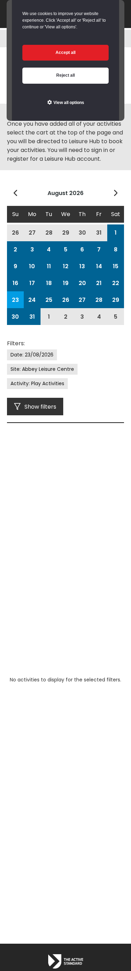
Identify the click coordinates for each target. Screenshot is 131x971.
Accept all (65, 52)
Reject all (65, 75)
